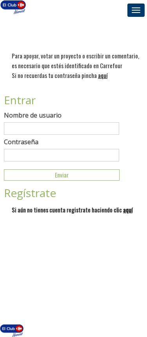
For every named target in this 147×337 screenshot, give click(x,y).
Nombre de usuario (33, 115)
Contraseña (21, 142)
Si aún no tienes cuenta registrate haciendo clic (72, 209)
